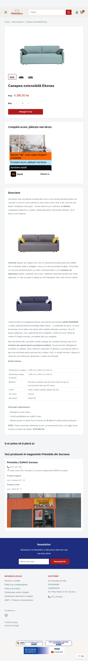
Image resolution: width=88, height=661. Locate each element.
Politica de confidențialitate (16, 585)
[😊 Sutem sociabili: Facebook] (6, 615)
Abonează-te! (60, 561)
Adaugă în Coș (25, 112)
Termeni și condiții (12, 581)
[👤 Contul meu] (77, 12)
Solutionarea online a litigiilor (17, 592)
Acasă (7, 22)
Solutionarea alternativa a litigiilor (19, 596)
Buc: (10, 103)
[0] (81, 12)
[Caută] (69, 12)
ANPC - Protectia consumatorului (19, 600)
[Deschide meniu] (6, 12)
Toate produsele (17, 22)
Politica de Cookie (12, 588)
